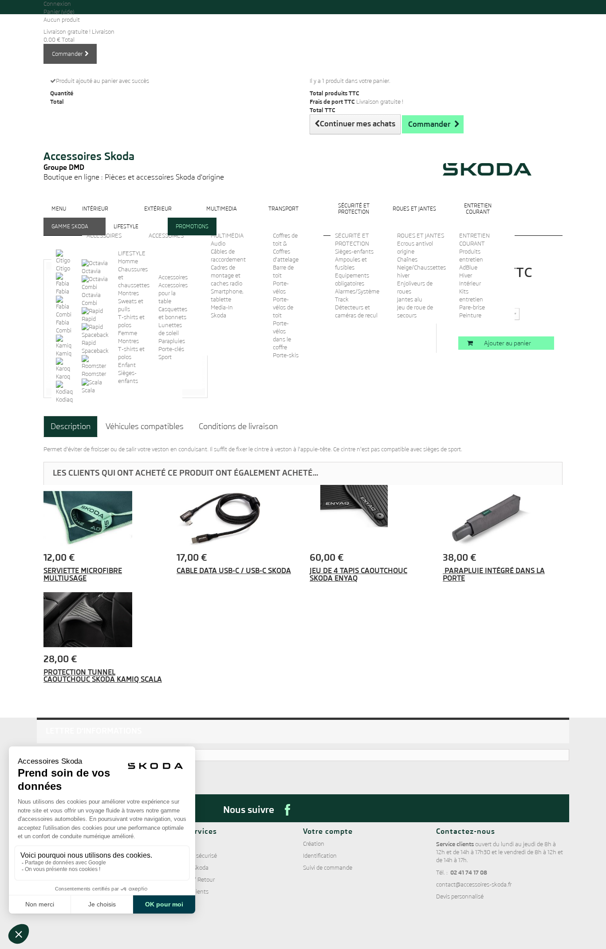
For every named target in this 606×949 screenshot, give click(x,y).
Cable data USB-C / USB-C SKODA (234, 570)
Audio (218, 243)
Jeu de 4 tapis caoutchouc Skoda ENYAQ (358, 574)
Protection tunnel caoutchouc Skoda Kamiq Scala (102, 675)
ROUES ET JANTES (420, 235)
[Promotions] (192, 233)
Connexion (57, 3)
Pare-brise (472, 307)
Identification (320, 855)
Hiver (465, 275)
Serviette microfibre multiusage (82, 574)
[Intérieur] (95, 215)
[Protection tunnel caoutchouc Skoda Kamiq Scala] (103, 619)
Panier (58, 11)
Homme (128, 261)
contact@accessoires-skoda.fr (474, 884)
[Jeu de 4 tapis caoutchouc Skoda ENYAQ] (369, 518)
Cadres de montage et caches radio (226, 275)
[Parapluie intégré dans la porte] (503, 518)
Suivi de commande (327, 867)
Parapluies (171, 341)
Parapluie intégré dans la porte (494, 574)
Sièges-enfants (354, 251)
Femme (127, 333)
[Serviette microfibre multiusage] (103, 518)
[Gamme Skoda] (69, 233)
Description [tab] (71, 426)
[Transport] (283, 215)
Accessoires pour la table (173, 293)
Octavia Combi (91, 299)
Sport (165, 357)
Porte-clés (171, 349)
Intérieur (470, 283)
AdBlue (468, 267)
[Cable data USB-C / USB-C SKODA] (236, 518)
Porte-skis (286, 355)
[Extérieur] (158, 215)
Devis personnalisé (460, 896)
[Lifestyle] (126, 233)
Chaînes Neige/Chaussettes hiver (421, 267)
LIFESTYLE (132, 253)
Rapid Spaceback (95, 347)
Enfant (127, 365)
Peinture (470, 315)
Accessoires (173, 277)
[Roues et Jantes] (414, 215)
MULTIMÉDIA (227, 235)
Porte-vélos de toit (283, 307)
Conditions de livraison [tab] (238, 426)
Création (313, 843)
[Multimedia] (221, 215)
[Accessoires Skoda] (133, 138)
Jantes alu (409, 299)
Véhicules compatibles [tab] (145, 426)
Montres (128, 293)
